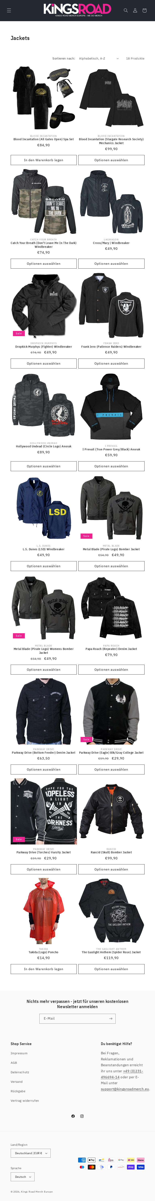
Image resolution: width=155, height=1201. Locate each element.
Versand (17, 1082)
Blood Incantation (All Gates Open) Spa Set (44, 139)
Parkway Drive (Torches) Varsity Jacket (44, 852)
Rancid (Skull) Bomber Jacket (111, 852)
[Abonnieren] (110, 1019)
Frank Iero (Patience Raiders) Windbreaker (111, 346)
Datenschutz (20, 1072)
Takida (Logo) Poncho (44, 952)
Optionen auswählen (111, 160)
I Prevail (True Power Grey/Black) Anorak (111, 449)
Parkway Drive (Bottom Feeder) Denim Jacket (43, 752)
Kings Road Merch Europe (37, 1191)
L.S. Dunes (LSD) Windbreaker (43, 549)
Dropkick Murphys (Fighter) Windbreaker (43, 346)
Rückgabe (18, 1091)
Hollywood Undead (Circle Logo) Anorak (43, 446)
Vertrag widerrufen (25, 1101)
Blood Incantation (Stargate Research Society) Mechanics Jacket (111, 141)
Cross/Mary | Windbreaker (111, 243)
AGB (14, 1063)
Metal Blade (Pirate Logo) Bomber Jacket (111, 549)
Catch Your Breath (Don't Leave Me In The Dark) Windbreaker (44, 245)
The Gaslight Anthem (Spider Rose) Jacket (111, 952)
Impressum (19, 1053)
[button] (9, 10)
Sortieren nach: (63, 58)
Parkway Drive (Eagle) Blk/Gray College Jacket (111, 752)
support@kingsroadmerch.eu (125, 1089)
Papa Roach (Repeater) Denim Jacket (111, 649)
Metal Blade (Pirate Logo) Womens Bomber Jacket (44, 651)
